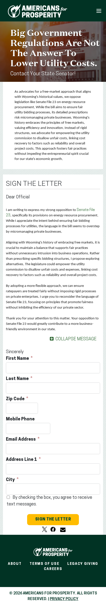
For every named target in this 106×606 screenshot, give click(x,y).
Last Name (18, 379)
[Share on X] (44, 529)
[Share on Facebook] (53, 529)
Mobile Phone (20, 419)
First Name (18, 359)
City (11, 480)
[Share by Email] (61, 529)
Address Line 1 (22, 460)
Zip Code (15, 399)
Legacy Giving (82, 564)
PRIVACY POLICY (64, 599)
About (14, 564)
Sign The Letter (53, 519)
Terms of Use (44, 564)
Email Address (21, 439)
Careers (53, 569)
